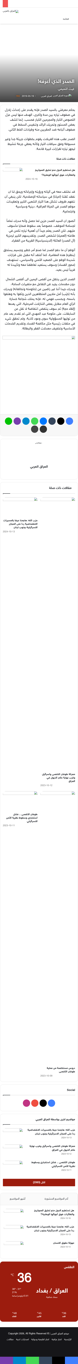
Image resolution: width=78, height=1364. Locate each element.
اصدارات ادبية (22, 1339)
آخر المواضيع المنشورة (56, 1198)
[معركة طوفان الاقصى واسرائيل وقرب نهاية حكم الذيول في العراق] (57, 634)
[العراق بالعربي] (11, 11)
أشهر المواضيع (17, 1198)
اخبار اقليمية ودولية (40, 1339)
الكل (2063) (39, 1182)
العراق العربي (46, 96)
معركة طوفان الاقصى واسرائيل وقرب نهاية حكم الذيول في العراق (58, 778)
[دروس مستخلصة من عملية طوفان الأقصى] (57, 928)
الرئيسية (67, 1339)
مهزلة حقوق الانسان (63, 1243)
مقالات (10, 1339)
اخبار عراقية (57, 1339)
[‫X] (41, 473)
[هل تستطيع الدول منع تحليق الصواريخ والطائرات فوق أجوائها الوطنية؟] (13, 174)
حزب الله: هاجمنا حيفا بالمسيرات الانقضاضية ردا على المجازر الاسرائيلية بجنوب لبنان (20, 524)
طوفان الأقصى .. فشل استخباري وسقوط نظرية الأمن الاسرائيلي (22, 818)
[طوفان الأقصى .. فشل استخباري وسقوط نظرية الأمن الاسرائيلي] (20, 801)
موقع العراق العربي (60, 1333)
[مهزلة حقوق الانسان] (14, 1248)
